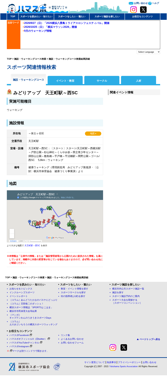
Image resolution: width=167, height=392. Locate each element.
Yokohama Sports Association (123, 366)
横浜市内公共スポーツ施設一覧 (128, 288)
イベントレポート (18, 296)
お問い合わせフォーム (72, 342)
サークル (102, 80)
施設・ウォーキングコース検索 (30, 59)
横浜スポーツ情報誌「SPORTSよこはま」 (31, 307)
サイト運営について (94, 362)
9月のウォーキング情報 (38, 30)
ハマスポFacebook (19, 335)
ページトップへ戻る (150, 339)
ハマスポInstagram (19, 346)
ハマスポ (37, 7)
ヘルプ (155, 3)
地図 (92, 133)
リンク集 (65, 335)
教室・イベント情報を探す (74, 288)
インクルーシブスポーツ (22, 292)
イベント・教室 (65, 80)
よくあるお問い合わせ (72, 339)
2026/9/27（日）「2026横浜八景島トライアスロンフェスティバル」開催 (66, 23)
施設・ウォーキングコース (28, 79)
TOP (12, 16)
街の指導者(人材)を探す (73, 296)
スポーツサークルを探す (73, 292)
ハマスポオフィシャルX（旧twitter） (28, 339)
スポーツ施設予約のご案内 (126, 296)
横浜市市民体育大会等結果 (23, 311)
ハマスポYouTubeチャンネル (24, 342)
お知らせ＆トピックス (20, 288)
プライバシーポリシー (129, 362)
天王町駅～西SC (32, 245)
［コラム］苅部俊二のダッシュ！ (26, 303)
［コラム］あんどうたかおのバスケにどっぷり (33, 300)
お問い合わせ (140, 3)
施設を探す (118, 292)
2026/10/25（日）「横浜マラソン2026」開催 (50, 27)
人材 (138, 80)
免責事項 (111, 362)
